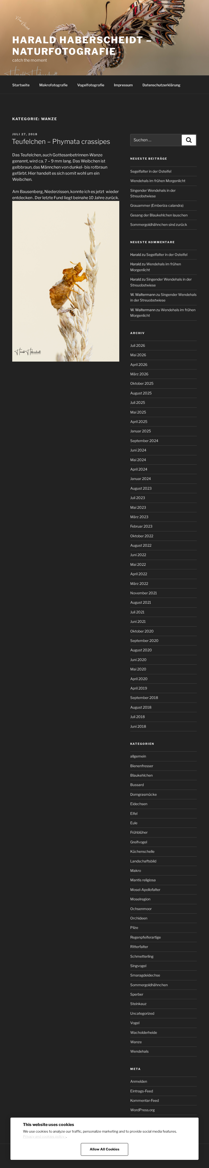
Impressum (123, 85)
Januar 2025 (140, 431)
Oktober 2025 (141, 383)
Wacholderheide (143, 1032)
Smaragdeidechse (145, 975)
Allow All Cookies (104, 1149)
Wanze (136, 1042)
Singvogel (138, 966)
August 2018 (140, 707)
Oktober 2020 (142, 631)
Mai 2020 (138, 669)
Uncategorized (142, 1013)
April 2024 (138, 469)
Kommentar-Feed (144, 1100)
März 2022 (139, 583)
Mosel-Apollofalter (145, 889)
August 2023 (141, 488)
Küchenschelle (142, 851)
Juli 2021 (137, 612)
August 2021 (140, 602)
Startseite (21, 85)
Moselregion (140, 899)
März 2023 (139, 517)
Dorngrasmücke (143, 794)
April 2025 (138, 421)
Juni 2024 (138, 450)
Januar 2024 (140, 478)
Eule (133, 823)
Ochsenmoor (141, 908)
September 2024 (144, 440)
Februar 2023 (141, 526)
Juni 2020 (138, 659)
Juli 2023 (137, 498)
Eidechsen (138, 804)
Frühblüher (139, 832)
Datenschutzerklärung (161, 85)
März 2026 (139, 374)
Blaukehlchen (141, 775)
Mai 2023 (138, 507)
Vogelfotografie (90, 85)
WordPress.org (142, 1110)
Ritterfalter (139, 946)
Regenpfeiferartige (145, 937)
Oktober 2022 (141, 536)
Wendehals (139, 1051)
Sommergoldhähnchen (149, 985)
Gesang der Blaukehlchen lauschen (159, 215)
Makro (135, 870)
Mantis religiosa (143, 880)
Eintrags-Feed (141, 1091)
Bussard (137, 784)
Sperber (136, 994)
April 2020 (139, 679)
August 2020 (141, 650)
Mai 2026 (138, 355)
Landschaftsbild (143, 861)
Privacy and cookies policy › (44, 1136)
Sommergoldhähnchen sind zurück (158, 224)
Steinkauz (138, 1003)
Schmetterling (141, 956)
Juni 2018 (138, 726)
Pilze (134, 927)
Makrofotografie (53, 85)
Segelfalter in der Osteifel (150, 171)
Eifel (133, 813)
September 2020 (144, 640)
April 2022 (138, 574)
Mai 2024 (138, 460)
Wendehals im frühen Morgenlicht (157, 180)
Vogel (134, 1023)
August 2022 (140, 545)
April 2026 (138, 364)
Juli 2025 (137, 402)
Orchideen (138, 918)
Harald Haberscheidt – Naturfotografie (82, 45)
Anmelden (138, 1081)
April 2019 (138, 688)
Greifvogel (138, 842)
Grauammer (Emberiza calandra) (157, 205)
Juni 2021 (138, 621)
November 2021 (143, 593)
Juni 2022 (138, 555)
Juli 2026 (137, 345)
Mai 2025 (138, 412)
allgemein (138, 756)
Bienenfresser (141, 766)
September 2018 (144, 697)
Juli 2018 (137, 716)
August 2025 (141, 393)
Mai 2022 (138, 564)
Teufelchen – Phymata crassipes (61, 141)
